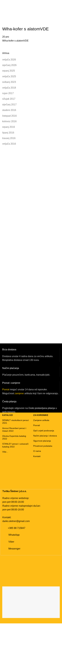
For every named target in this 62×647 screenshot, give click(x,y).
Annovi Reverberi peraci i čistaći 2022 (14, 429)
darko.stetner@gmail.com (16, 521)
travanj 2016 (8, 138)
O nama (37, 451)
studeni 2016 (9, 110)
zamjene (19, 393)
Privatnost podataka (42, 446)
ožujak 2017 (8, 99)
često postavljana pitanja (41, 408)
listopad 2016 (9, 116)
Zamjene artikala (41, 420)
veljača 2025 (9, 76)
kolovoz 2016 (9, 121)
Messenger (14, 548)
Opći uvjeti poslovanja (43, 430)
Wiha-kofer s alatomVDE (15, 40)
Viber (11, 541)
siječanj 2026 (9, 65)
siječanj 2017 (9, 104)
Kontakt (36, 456)
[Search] (58, 16)
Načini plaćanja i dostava (45, 435)
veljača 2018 (9, 87)
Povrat (5, 389)
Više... (5, 452)
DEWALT (13, 16)
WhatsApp (14, 535)
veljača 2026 (9, 59)
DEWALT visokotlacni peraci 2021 (15, 421)
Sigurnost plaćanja (42, 441)
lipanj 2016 (8, 132)
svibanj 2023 (9, 82)
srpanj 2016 (8, 127)
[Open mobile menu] (3, 16)
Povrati (36, 425)
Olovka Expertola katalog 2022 (14, 437)
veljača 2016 (9, 143)
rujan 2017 (8, 93)
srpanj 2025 (8, 70)
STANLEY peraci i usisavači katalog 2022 (15, 445)
